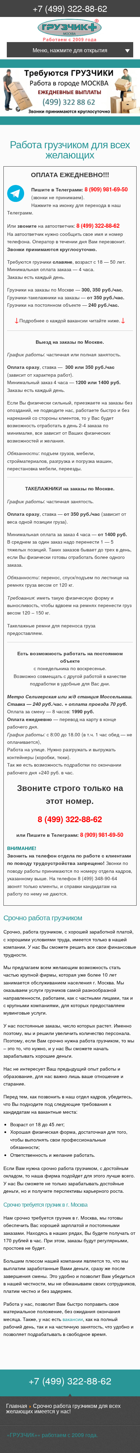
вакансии (73, 1319)
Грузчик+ (42, 40)
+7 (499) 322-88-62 (70, 8)
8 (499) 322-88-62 (98, 225)
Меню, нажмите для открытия (70, 50)
